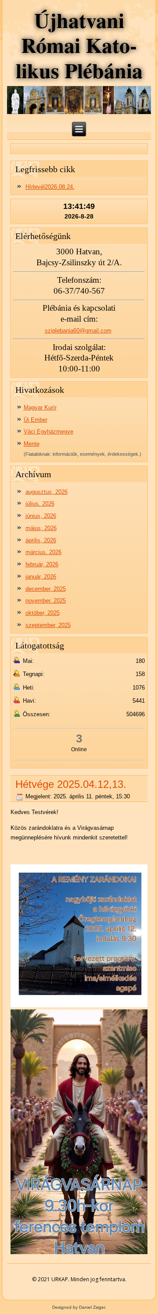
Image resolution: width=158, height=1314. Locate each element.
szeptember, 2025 (48, 625)
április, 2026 (40, 540)
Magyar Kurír (40, 407)
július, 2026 (39, 503)
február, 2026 (41, 564)
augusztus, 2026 (46, 492)
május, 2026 (41, 528)
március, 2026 (43, 552)
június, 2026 (40, 516)
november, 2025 (45, 600)
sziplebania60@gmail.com (78, 330)
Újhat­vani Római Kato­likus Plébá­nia (79, 44)
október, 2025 (42, 613)
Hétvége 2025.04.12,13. (70, 784)
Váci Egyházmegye (48, 431)
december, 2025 (45, 589)
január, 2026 (40, 576)
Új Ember (35, 419)
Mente (32, 443)
